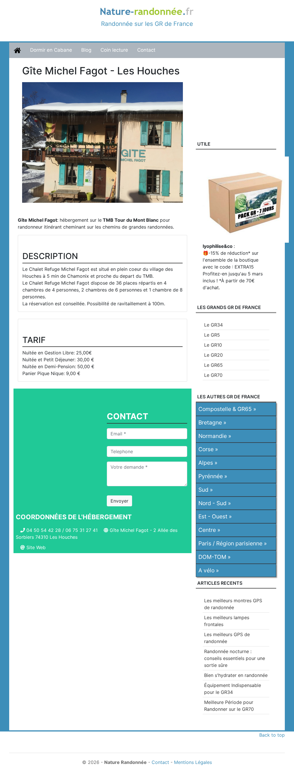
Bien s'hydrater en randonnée (236, 675)
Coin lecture (114, 50)
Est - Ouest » (215, 516)
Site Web (36, 547)
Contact (146, 50)
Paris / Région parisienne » (232, 543)
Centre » (209, 529)
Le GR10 (213, 345)
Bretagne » (212, 422)
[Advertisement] (102, 607)
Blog (86, 50)
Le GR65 (213, 365)
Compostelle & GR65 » (227, 409)
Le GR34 (213, 325)
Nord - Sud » (214, 503)
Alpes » (207, 462)
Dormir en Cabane (51, 50)
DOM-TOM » (214, 556)
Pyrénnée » (212, 476)
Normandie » (214, 436)
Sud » (205, 489)
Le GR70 (213, 375)
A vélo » (208, 570)
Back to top (272, 735)
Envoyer (119, 501)
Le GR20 (213, 355)
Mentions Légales (193, 762)
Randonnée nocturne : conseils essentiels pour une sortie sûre (234, 658)
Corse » (208, 449)
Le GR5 (212, 335)
